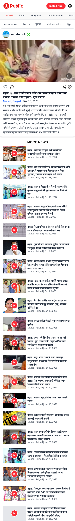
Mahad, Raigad (12, 101)
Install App (56, 5)
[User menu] (70, 6)
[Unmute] (69, 76)
